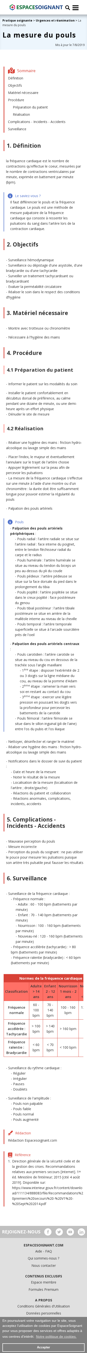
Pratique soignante (17, 20)
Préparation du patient (30, 107)
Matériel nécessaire (23, 92)
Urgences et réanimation (55, 20)
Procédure (16, 100)
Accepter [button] (43, 1347)
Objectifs (15, 85)
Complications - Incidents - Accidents (36, 121)
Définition (15, 78)
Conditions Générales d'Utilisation (43, 1306)
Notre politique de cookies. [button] (56, 1336)
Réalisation (21, 114)
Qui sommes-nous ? (43, 1258)
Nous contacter (43, 1265)
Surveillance (17, 129)
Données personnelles (43, 1313)
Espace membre (43, 1282)
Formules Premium (43, 1289)
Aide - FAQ (43, 1251)
